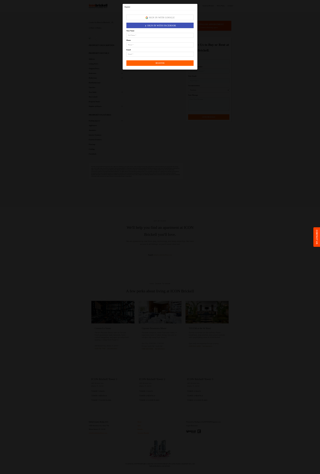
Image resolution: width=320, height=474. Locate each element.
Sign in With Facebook (161, 25)
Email (128, 50)
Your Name (130, 31)
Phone (128, 40)
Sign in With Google (161, 17)
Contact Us (317, 237)
